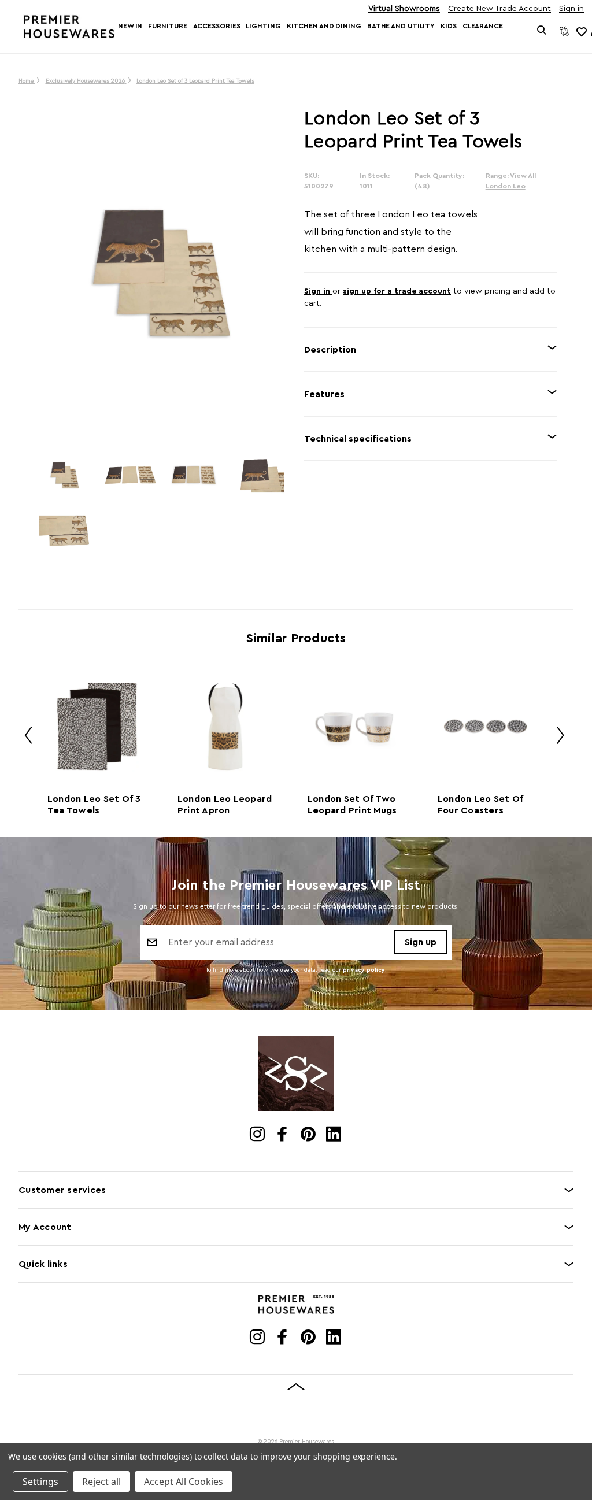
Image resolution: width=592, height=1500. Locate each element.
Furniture (167, 26)
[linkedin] (334, 1135)
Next (556, 737)
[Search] (542, 31)
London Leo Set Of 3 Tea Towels (94, 804)
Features (324, 394)
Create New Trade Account (499, 9)
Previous (24, 737)
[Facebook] (283, 1135)
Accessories (216, 26)
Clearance (482, 26)
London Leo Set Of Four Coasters (480, 804)
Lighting (263, 26)
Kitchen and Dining (324, 26)
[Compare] (564, 31)
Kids (449, 26)
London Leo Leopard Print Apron (224, 804)
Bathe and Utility (401, 26)
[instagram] (258, 1135)
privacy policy (364, 970)
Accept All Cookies (183, 1481)
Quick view (94, 726)
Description (330, 349)
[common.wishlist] (581, 31)
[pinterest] (309, 1135)
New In (130, 26)
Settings (40, 1481)
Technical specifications (358, 438)
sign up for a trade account (397, 291)
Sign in (571, 9)
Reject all (101, 1481)
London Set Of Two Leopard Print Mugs (352, 804)
